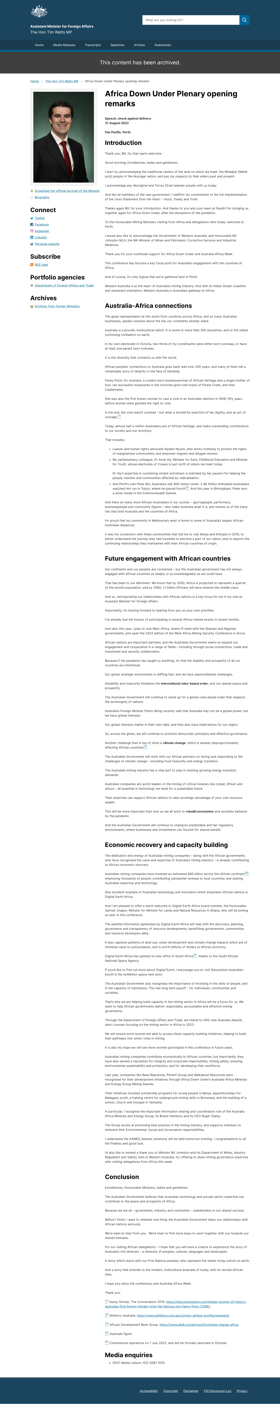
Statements (162, 45)
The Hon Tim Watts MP (61, 81)
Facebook (42, 224)
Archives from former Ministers (57, 306)
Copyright (170, 1391)
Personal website (47, 244)
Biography (42, 197)
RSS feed (41, 265)
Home (39, 45)
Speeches (117, 45)
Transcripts (93, 45)
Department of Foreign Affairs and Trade (64, 285)
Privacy (242, 1391)
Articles (139, 45)
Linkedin (41, 237)
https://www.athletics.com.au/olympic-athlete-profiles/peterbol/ (183, 1315)
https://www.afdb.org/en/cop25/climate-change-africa (199, 1325)
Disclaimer (190, 1391)
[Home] (84, 11)
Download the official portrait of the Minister (67, 191)
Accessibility (149, 1391)
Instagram (42, 231)
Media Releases (64, 45)
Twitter (40, 218)
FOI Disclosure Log (217, 1391)
